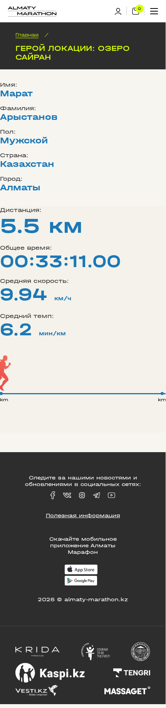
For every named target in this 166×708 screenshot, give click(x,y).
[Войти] (120, 11)
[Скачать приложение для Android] (81, 581)
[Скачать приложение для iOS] (81, 570)
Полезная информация (83, 515)
